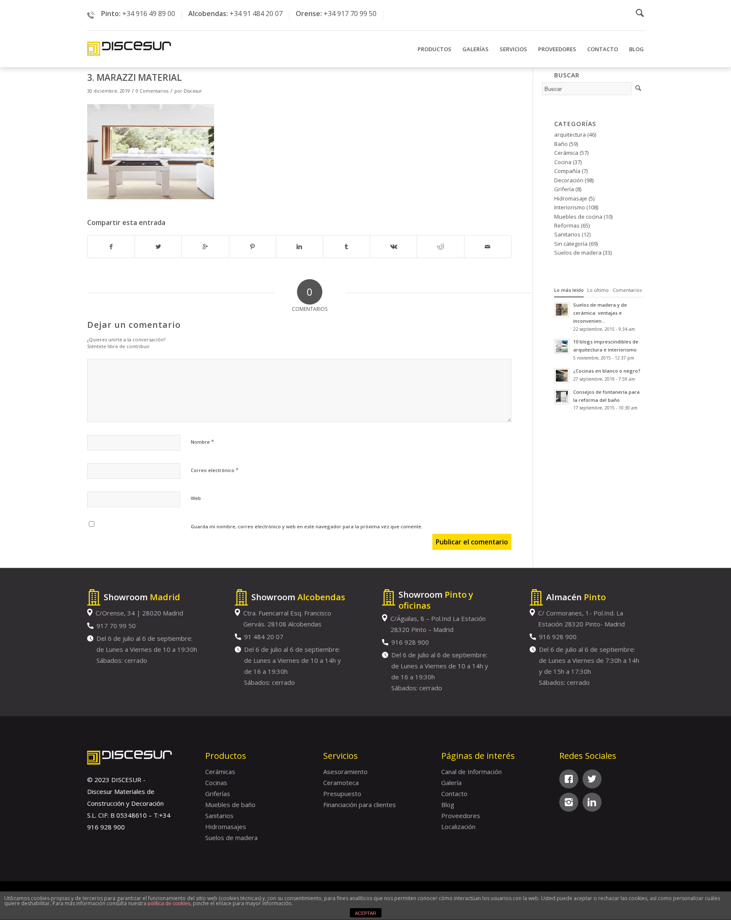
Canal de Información (471, 771)
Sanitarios (567, 234)
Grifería (564, 189)
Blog (447, 804)
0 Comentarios (152, 91)
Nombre (202, 441)
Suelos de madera (578, 252)
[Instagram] (568, 802)
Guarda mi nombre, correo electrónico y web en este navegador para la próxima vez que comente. (307, 526)
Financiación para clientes (359, 804)
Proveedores (460, 815)
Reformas (567, 225)
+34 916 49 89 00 (148, 13)
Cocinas (216, 782)
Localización (458, 826)
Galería (451, 782)
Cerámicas (220, 771)
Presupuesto (342, 793)
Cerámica (566, 153)
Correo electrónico (215, 470)
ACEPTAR (365, 913)
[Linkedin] (592, 802)
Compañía (567, 171)
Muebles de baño (230, 804)
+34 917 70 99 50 (350, 13)
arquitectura (570, 134)
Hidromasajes (225, 826)
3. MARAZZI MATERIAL (134, 77)
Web (196, 498)
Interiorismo (569, 207)
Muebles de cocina (578, 216)
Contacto (454, 793)
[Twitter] (592, 778)
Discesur (193, 91)
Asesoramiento (345, 771)
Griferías (217, 793)
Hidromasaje (570, 198)
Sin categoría (571, 243)
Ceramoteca (341, 782)
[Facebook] (568, 778)
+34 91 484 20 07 (256, 13)
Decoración (568, 180)
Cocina (563, 162)
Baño (561, 144)
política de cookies (169, 903)
